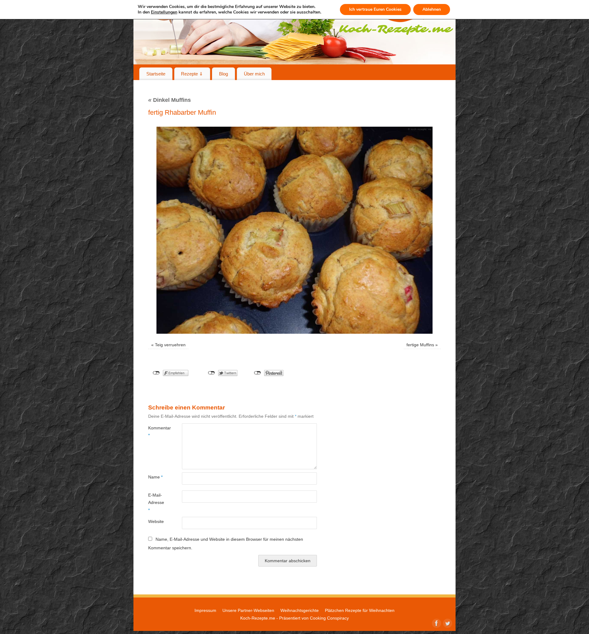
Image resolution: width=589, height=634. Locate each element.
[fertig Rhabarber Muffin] (294, 230)
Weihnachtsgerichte (299, 610)
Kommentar (156, 431)
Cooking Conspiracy (329, 618)
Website (156, 521)
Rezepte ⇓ (192, 73)
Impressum (205, 610)
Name (155, 477)
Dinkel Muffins (169, 100)
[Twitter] (447, 623)
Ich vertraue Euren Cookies (375, 9)
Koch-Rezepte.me (257, 618)
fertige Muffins (420, 344)
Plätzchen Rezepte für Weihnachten (360, 610)
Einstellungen (164, 12)
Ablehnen (431, 9)
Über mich (254, 73)
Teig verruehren (170, 344)
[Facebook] (436, 623)
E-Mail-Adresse (156, 503)
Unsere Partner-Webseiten (248, 610)
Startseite (155, 73)
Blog (223, 73)
